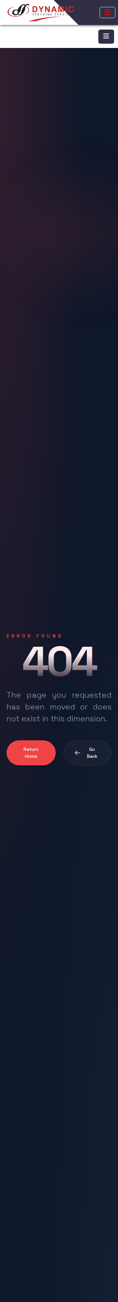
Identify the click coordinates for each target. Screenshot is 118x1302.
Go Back (92, 752)
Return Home (31, 752)
